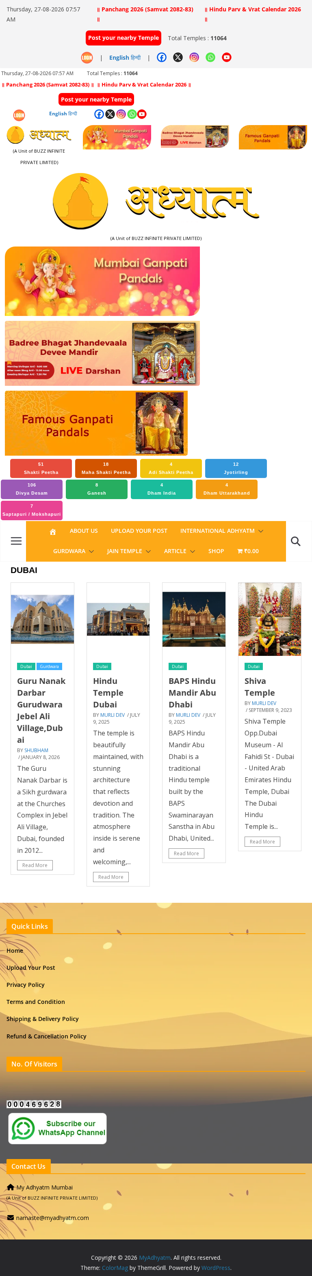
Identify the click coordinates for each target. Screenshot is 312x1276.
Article (175, 551)
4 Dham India (161, 488)
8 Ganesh (96, 488)
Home (14, 950)
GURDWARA (69, 551)
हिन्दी (136, 57)
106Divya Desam (32, 488)
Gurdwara (49, 666)
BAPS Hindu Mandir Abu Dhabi (192, 692)
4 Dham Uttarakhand (227, 488)
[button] (259, 531)
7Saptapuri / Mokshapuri (31, 510)
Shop (216, 551)
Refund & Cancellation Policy (46, 1036)
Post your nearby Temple (123, 37)
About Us (84, 530)
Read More (35, 865)
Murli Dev (112, 715)
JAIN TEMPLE (124, 551)
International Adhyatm (217, 530)
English (119, 57)
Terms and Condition (35, 1002)
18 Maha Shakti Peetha (106, 468)
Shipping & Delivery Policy (42, 1019)
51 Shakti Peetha (41, 468)
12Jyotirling (236, 468)
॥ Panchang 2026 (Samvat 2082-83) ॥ (144, 14)
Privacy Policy (25, 984)
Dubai (26, 666)
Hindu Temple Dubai (108, 692)
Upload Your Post (139, 530)
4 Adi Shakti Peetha (171, 468)
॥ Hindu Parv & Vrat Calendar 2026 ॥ (252, 14)
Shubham (36, 750)
